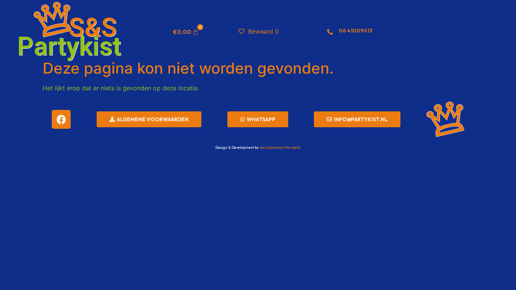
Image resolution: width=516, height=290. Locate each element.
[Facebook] (61, 119)
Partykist (69, 46)
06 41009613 (355, 30)
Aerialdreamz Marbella (280, 147)
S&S (93, 27)
